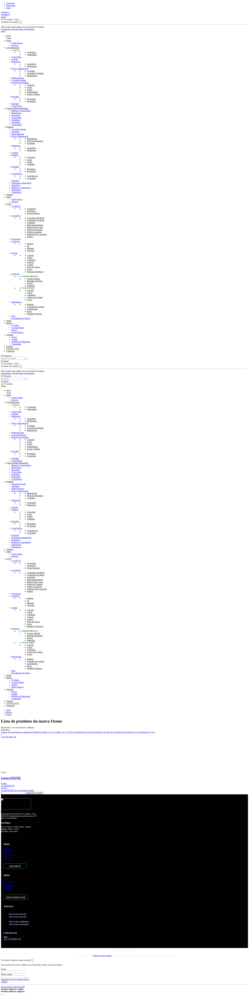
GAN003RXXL (8, 786)
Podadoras (15, 120)
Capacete (30, 85)
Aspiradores (32, 55)
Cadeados (31, 223)
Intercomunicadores (35, 225)
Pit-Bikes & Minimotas (20, 342)
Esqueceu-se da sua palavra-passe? (15, 979)
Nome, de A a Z (49, 732)
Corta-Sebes (16, 57)
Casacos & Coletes (34, 297)
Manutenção (32, 76)
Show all (12, 737)
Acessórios (31, 52)
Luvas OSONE (11, 778)
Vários (29, 90)
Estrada (14, 253)
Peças (29, 311)
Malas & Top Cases (35, 227)
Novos (14, 337)
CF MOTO (16, 206)
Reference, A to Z (132, 732)
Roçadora (15, 97)
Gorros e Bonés (33, 94)
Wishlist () (5, 12)
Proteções (31, 286)
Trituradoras (16, 192)
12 (2, 737)
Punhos (30, 237)
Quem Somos (17, 43)
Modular (30, 248)
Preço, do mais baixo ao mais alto (84, 732)
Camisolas (31, 260)
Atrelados (15, 132)
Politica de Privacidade (102, 956)
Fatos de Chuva (33, 267)
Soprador (15, 104)
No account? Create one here (13, 987)
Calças (29, 258)
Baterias (30, 304)
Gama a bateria (10, 886)
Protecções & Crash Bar (37, 234)
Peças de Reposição (35, 141)
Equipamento (32, 92)
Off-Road (15, 274)
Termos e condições (83, 956)
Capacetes (31, 157)
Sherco (14, 330)
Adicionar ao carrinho (34, 793)
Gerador (14, 59)
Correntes (31, 71)
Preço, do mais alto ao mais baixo (111, 732)
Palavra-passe (6, 974)
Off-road (30, 251)
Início (8, 8)
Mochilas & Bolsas (35, 281)
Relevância (37, 732)
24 (5, 737)
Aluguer (7, 857)
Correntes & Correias (35, 307)
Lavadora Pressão (18, 80)
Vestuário (31, 164)
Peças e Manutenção (19, 69)
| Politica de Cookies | (121, 956)
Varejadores (16, 190)
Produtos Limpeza (34, 314)
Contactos (8, 859)
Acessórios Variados (35, 73)
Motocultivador (17, 78)
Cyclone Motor (17, 328)
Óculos (30, 283)
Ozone (3, 783)
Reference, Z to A (147, 732)
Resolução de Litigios (165, 956)
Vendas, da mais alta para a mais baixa (17, 732)
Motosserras (32, 66)
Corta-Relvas (32, 176)
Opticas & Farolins (34, 230)
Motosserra (15, 62)
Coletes (30, 265)
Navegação (16, 239)
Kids (13, 316)
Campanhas (16, 344)
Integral (30, 244)
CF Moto (15, 325)
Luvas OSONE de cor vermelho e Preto (17, 790)
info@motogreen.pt (16, 937)
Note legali (10, 5)
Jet (28, 246)
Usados (14, 339)
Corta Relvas (16, 106)
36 (7, 737)
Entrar (4, 982)
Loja (5, 852)
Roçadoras (31, 99)
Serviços (14, 45)
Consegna (10, 3)
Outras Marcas (17, 332)
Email (3, 969)
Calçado (30, 255)
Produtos (7, 884)
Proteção (15, 155)
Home (6, 848)
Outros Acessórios (34, 232)
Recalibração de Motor (20, 318)
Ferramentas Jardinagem (21, 183)
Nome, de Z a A (63, 732)
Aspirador (15, 50)
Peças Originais (33, 213)
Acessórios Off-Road (35, 218)
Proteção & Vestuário (20, 83)
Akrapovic (31, 211)
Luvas (29, 87)
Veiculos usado (10, 855)
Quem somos (16, 199)
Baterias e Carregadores (21, 111)
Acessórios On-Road (35, 220)
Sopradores (16, 122)
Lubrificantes (32, 309)
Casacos (30, 262)
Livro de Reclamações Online (142, 956)
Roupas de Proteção (35, 272)
